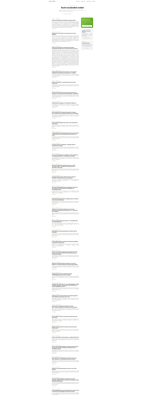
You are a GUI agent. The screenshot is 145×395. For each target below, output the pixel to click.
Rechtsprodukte (89, 1)
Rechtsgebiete (83, 1)
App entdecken (87, 48)
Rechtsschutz (78, 1)
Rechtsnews (93, 1)
